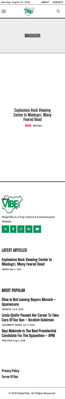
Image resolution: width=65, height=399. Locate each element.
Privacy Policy (10, 371)
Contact (58, 2)
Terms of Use (10, 376)
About (45, 2)
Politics (7, 340)
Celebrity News (12, 325)
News (28, 125)
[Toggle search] (58, 11)
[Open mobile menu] (4, 11)
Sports (6, 309)
